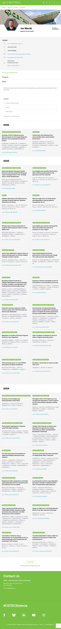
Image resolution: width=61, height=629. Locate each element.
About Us (10, 7)
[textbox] (30, 111)
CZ (49, 2)
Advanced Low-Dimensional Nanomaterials (19, 54)
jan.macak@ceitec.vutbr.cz (14, 43)
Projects (5, 77)
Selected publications (10, 72)
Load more (30, 562)
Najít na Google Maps (13, 65)
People (16, 7)
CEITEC (4, 7)
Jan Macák (22, 7)
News (4, 81)
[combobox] (30, 111)
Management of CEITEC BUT (15, 57)
